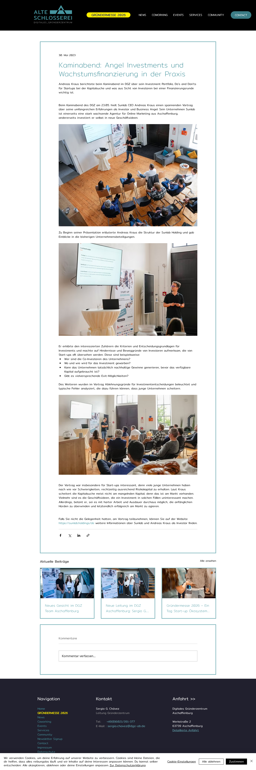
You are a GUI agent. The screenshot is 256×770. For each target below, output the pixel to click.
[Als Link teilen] (88, 535)
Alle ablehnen (211, 761)
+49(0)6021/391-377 (121, 721)
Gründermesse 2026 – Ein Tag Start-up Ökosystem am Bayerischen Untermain (188, 608)
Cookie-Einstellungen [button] (181, 761)
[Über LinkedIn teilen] (79, 535)
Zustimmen (236, 761)
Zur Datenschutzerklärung (128, 765)
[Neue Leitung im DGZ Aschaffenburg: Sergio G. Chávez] (128, 583)
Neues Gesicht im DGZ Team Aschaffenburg (63, 608)
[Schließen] (251, 761)
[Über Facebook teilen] (60, 535)
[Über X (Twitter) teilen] (69, 535)
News (41, 717)
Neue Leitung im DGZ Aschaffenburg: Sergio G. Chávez (126, 608)
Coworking (44, 721)
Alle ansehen (208, 561)
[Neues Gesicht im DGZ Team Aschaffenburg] (67, 583)
